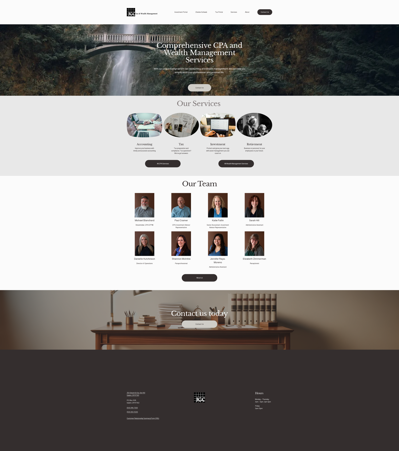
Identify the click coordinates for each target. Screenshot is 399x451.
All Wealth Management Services (236, 164)
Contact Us (265, 12)
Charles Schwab (201, 12)
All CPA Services (163, 164)
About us (199, 278)
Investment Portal (180, 12)
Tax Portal (219, 12)
